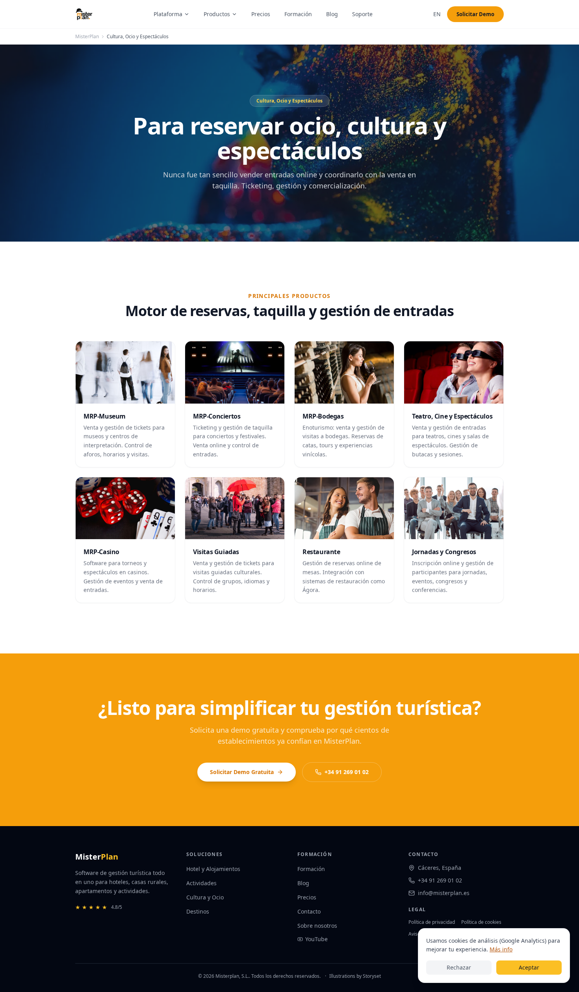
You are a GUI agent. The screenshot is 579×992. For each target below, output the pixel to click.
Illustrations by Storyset (355, 976)
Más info (501, 949)
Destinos (197, 911)
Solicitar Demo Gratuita (242, 772)
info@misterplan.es (444, 893)
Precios (260, 14)
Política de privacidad (431, 922)
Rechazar (459, 967)
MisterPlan (87, 37)
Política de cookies (481, 922)
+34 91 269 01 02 (347, 772)
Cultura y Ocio (205, 897)
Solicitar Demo (475, 14)
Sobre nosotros (317, 925)
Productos (217, 14)
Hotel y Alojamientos (213, 869)
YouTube (316, 939)
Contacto (309, 911)
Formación (298, 14)
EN (437, 14)
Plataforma (168, 14)
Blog (332, 14)
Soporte (362, 14)
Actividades (201, 883)
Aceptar (529, 967)
